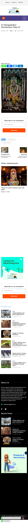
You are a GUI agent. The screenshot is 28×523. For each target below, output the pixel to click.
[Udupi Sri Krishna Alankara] (6, 334)
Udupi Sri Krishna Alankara (18, 333)
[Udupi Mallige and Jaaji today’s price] (6, 314)
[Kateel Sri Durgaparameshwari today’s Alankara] (6, 324)
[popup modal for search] (24, 18)
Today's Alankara (7, 142)
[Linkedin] (20, 66)
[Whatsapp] (3, 66)
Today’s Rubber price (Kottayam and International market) (19, 344)
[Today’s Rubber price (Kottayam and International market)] (6, 344)
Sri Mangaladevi (11, 139)
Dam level (14, 351)
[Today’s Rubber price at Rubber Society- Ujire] (6, 364)
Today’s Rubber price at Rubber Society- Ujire (19, 364)
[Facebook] (9, 66)
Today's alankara (16, 331)
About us (7, 2)
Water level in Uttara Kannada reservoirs (19, 353)
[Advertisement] (14, 50)
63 (12, 30)
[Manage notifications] (23, 518)
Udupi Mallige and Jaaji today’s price (18, 313)
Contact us (14, 2)
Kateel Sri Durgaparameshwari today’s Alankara (19, 323)
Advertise (20, 2)
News (10, 183)
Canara (4, 183)
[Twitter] (15, 66)
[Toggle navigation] (3, 18)
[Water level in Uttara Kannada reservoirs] (6, 354)
